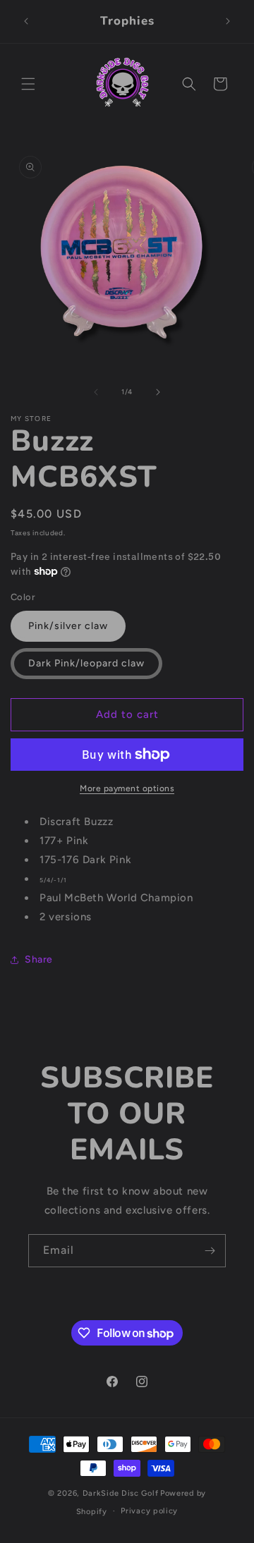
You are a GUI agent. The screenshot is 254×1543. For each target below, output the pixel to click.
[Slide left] (95, 392)
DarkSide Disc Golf (121, 1493)
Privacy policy (149, 1510)
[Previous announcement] (26, 21)
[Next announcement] (227, 21)
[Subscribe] (209, 1250)
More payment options (127, 788)
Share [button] (39, 959)
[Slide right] (158, 392)
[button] (28, 83)
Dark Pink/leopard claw (86, 663)
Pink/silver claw (68, 626)
